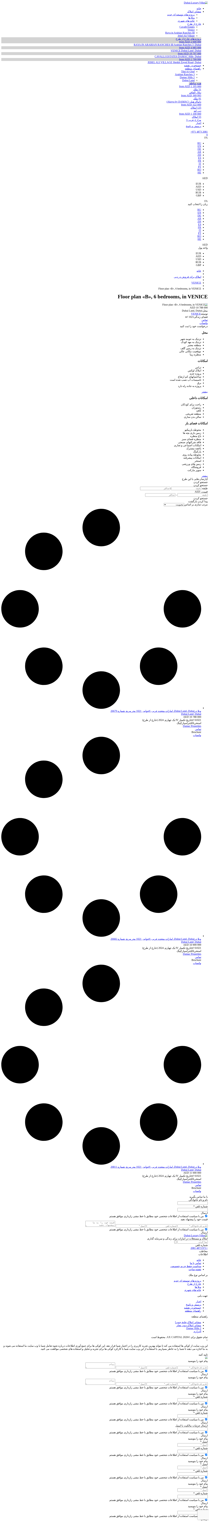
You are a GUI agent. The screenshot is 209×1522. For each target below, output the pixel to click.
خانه (199, 1260)
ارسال (204, 1213)
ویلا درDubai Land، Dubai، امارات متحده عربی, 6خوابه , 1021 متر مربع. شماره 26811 (156, 1166)
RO (199, 169)
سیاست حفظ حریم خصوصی (185, 1266)
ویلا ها (198, 1287)
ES (199, 158)
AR (199, 152)
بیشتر (205, 391)
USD (198, 189)
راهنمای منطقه (193, 1310)
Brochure (196, 732)
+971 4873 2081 (199, 131)
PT (199, 166)
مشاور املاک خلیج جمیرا (188, 1322)
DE (199, 149)
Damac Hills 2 (193, 1328)
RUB (198, 192)
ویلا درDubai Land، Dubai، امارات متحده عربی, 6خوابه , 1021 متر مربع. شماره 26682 (156, 939)
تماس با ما (195, 1263)
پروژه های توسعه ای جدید (187, 1280)
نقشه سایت (195, 1269)
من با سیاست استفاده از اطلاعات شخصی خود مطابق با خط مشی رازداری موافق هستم (156, 1216)
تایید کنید (203, 1354)
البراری (197, 1331)
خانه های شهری (192, 1290)
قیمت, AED (201, 491)
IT (200, 163)
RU (199, 143)
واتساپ (204, 323)
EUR (198, 183)
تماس (204, 320)
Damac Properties (192, 726)
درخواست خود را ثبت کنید (194, 326)
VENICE (196, 313)
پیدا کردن (203, 501)
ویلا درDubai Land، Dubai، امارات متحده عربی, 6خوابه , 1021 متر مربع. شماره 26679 (156, 711)
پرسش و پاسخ (193, 1304)
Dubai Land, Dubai (191, 714)
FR (199, 160)
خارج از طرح (194, 1283)
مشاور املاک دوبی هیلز (188, 1325)
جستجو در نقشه (192, 1307)
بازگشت (192, 501)
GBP (198, 195)
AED (198, 186)
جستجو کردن (200, 482)
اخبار (198, 1301)
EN (199, 146)
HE (199, 172)
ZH (199, 155)
